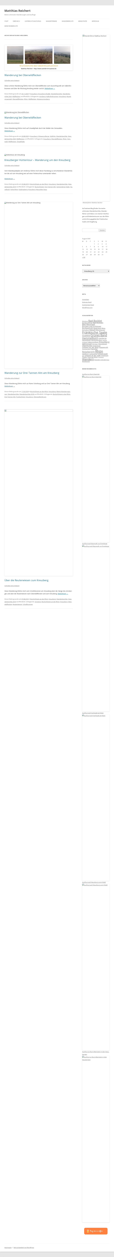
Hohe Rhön (14, 189)
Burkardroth (87, 328)
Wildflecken (16, 96)
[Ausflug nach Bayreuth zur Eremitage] (96, 546)
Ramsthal (94, 349)
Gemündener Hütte (63, 187)
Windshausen (86, 361)
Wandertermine (51, 21)
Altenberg (85, 321)
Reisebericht (88, 351)
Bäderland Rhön (99, 328)
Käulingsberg (23, 189)
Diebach (92, 330)
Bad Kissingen (98, 323)
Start (6, 21)
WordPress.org (87, 308)
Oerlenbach (97, 346)
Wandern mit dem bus (101, 360)
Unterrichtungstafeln (33, 21)
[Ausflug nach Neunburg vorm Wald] (96, 885)
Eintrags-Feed (86, 302)
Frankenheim (20, 397)
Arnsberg (42, 96)
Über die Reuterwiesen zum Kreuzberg (26, 580)
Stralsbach (104, 356)
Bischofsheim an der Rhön (39, 184)
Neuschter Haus (41, 189)
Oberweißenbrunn (40, 397)
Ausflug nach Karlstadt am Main (93, 713)
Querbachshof (86, 349)
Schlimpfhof (93, 354)
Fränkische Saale (94, 332)
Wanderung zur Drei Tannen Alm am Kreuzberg (31, 372)
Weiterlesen (50, 88)
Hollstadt (84, 342)
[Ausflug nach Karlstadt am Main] (96, 716)
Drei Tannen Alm (50, 187)
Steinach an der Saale (93, 355)
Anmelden (85, 300)
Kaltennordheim (93, 342)
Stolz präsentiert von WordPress (24, 1248)
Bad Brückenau (87, 323)
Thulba (84, 357)
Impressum (95, 21)
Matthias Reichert (17, 11)
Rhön (26, 99)
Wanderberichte (67, 21)
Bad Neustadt (88, 324)
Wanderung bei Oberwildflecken (22, 75)
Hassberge (102, 338)
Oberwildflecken (17, 99)
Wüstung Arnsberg (43, 99)
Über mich (16, 21)
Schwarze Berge (43, 136)
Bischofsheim (39, 187)
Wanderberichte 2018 (26, 394)
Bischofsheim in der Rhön (61, 394)
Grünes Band (99, 335)
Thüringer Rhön (92, 357)
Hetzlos (105, 340)
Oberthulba (87, 345)
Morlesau (95, 344)
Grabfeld (86, 335)
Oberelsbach (102, 344)
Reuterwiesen (17, 604)
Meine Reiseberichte (11, 26)
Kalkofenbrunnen (52, 96)
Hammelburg (90, 338)
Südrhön (53, 136)
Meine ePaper (82, 21)
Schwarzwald (103, 354)
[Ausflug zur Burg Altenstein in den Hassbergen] (96, 1060)
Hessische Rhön (96, 340)
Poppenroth (103, 347)
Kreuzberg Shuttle (44, 94)
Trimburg (101, 357)
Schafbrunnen (28, 604)
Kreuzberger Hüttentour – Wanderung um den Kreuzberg (37, 160)
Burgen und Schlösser (91, 326)
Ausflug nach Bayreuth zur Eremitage (94, 544)
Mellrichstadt (87, 344)
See (83, 355)
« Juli (83, 257)
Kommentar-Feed (88, 305)
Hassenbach (86, 340)
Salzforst (85, 354)
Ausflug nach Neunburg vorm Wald (94, 882)
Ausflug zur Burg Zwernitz (91, 374)
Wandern (88, 359)
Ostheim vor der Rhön (90, 347)
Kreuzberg (33, 94)
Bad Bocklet (95, 320)
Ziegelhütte (21, 142)
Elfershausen (100, 330)
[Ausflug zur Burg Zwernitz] (96, 377)
